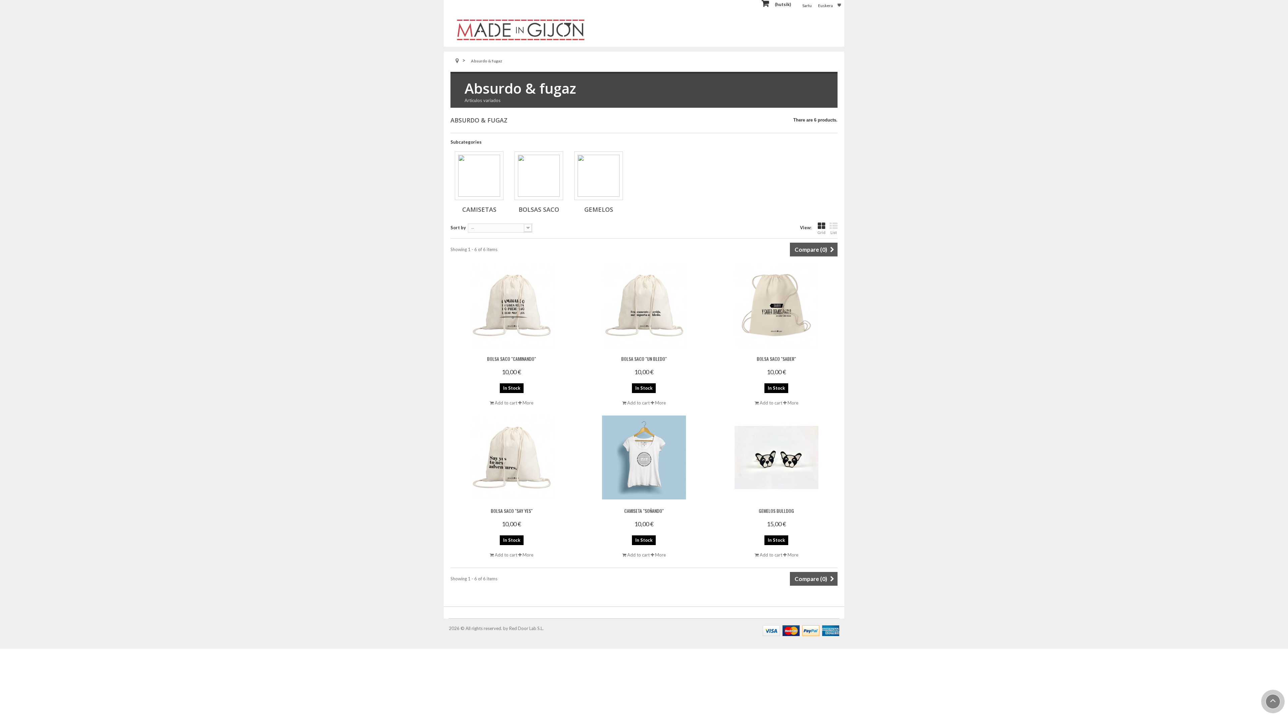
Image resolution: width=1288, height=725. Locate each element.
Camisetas (479, 209)
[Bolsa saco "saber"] (776, 305)
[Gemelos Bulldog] (776, 457)
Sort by (458, 227)
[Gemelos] (598, 175)
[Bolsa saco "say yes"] (511, 457)
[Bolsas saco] (539, 175)
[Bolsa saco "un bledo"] (644, 305)
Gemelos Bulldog (776, 510)
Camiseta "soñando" (644, 510)
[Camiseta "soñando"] (644, 457)
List (833, 232)
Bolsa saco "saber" (776, 358)
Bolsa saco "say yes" (512, 510)
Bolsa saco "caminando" (511, 358)
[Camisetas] (479, 175)
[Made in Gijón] (520, 29)
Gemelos (598, 209)
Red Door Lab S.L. (526, 628)
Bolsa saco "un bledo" (644, 358)
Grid (821, 232)
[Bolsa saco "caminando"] (511, 305)
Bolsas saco (539, 209)
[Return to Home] (457, 61)
